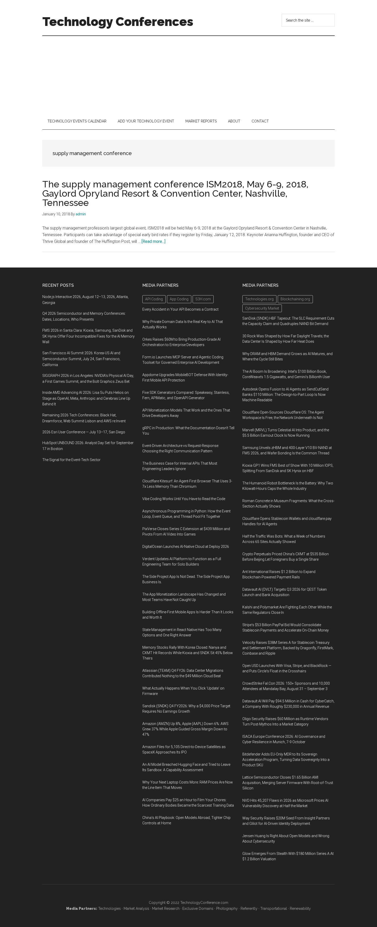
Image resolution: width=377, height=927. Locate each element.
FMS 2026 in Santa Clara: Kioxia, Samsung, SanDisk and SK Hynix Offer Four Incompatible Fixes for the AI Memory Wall (88, 336)
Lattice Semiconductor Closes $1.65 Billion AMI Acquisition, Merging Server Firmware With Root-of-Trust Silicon (287, 782)
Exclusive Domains (197, 908)
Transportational (273, 908)
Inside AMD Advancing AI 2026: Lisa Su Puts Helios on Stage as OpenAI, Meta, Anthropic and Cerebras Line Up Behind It (86, 398)
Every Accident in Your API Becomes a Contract (180, 309)
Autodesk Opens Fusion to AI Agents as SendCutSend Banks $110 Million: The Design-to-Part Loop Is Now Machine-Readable (285, 394)
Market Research (166, 908)
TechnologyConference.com (204, 903)
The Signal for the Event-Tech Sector (71, 460)
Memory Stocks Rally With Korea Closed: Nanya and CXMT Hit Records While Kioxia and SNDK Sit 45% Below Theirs (187, 652)
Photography (227, 908)
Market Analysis (136, 908)
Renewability (300, 908)
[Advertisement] (188, 74)
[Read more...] (153, 241)
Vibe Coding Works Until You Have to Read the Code (183, 499)
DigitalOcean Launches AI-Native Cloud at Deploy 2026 (185, 546)
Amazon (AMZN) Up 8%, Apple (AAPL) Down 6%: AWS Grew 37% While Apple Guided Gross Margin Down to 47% (185, 729)
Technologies (109, 908)
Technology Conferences (117, 21)
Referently (249, 908)
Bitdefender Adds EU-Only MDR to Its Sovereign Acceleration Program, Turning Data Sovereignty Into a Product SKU (286, 759)
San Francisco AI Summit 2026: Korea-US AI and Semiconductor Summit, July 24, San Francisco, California (81, 359)
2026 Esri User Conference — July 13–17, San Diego (83, 432)
